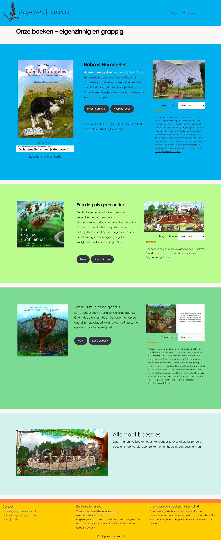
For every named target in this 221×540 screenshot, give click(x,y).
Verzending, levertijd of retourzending (97, 511)
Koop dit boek (102, 259)
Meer (83, 259)
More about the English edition (104, 129)
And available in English (130, 72)
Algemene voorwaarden (89, 515)
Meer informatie (96, 108)
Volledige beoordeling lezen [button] (168, 151)
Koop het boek (122, 108)
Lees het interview (41, 156)
